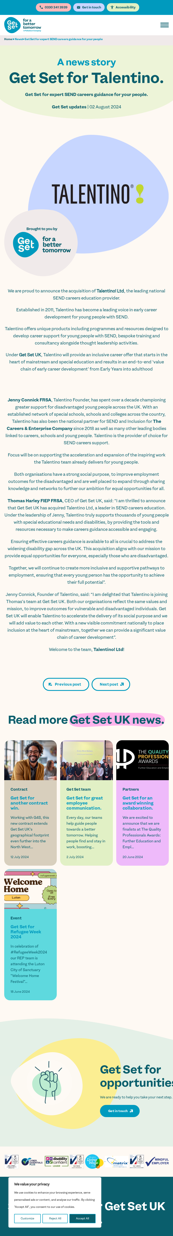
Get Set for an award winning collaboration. (138, 803)
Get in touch (118, 1111)
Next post (109, 684)
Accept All (82, 1218)
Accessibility (126, 7)
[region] (54, 1202)
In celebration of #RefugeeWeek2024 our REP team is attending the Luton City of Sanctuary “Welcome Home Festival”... (29, 964)
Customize (27, 1218)
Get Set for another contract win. (29, 803)
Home (8, 39)
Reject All (55, 1218)
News (18, 39)
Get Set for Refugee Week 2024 (26, 932)
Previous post (68, 684)
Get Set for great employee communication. (84, 803)
